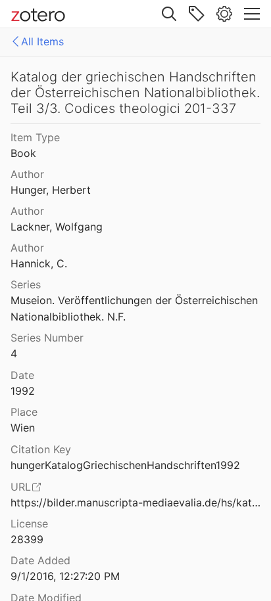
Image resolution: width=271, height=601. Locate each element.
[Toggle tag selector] (196, 14)
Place (24, 411)
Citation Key (41, 449)
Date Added (40, 560)
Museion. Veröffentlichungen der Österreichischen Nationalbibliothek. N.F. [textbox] (136, 308)
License (29, 523)
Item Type (35, 137)
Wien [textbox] (23, 427)
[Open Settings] (224, 14)
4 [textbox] (14, 353)
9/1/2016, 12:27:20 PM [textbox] (65, 576)
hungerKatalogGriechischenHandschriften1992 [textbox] (125, 465)
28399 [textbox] (27, 539)
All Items (42, 41)
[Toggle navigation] (252, 14)
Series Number (47, 337)
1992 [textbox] (23, 390)
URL (21, 486)
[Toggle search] (169, 14)
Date (22, 375)
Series (26, 284)
